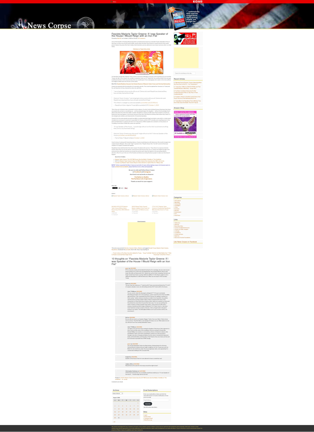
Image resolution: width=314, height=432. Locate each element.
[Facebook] (194, 2)
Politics (136, 248)
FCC (176, 213)
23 (115, 414)
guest (127, 268)
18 (122, 412)
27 (130, 414)
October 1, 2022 (154, 105)
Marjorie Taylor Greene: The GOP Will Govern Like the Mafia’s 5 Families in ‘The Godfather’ (138, 159)
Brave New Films (179, 226)
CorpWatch (178, 232)
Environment (178, 212)
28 (134, 414)
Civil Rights (177, 205)
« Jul (114, 421)
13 (130, 409)
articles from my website (121, 166)
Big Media (177, 202)
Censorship (178, 204)
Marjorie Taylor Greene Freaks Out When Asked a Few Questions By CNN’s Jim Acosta (142, 161)
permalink (128, 249)
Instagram (147, 172)
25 (122, 414)
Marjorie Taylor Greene (162, 248)
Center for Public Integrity (181, 229)
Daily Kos (177, 236)
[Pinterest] (201, 2)
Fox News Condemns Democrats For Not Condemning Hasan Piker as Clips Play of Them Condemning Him (186, 92)
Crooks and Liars (179, 234)
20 (130, 412)
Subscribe (147, 403)
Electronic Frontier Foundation (182, 237)
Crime (176, 207)
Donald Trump (152, 248)
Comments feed (148, 418)
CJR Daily (177, 231)
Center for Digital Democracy (182, 227)
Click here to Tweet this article (141, 49)
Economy (177, 208)
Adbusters (177, 222)
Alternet (177, 224)
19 (126, 412)
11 (122, 409)
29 (138, 414)
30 (115, 417)
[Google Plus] (199, 2)
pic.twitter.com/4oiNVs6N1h (127, 135)
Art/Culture (178, 200)
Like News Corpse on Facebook (185, 241)
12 (126, 409)
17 (118, 412)
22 (138, 412)
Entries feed (147, 416)
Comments (142, 38)
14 (134, 409)
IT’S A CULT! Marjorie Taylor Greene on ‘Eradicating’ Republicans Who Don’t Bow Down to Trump (161, 208)
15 (138, 409)
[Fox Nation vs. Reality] (183, 18)
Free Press (177, 215)
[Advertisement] (141, 233)
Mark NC (119, 38)
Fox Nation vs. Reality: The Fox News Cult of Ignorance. (141, 178)
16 (115, 412)
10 (138, 38)
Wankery (140, 248)
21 (134, 412)
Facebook (138, 172)
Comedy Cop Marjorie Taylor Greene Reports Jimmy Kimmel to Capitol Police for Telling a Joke (139, 162)
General (131, 248)
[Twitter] (197, 2)
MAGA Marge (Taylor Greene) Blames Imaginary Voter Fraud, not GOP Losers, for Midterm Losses (140, 208)
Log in (145, 415)
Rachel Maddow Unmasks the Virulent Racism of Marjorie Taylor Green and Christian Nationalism (143, 84)
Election (127, 248)
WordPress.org (148, 420)
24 (118, 414)
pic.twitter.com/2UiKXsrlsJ (149, 102)
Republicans (115, 249)
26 (126, 414)
